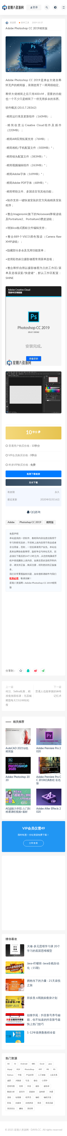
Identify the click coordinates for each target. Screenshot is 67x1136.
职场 (9, 1103)
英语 (39, 1103)
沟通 (51, 1092)
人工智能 (41, 1075)
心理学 (44, 1081)
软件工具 (25, 23)
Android (23, 1064)
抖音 (29, 1086)
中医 (20, 1075)
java (50, 1064)
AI (15, 1064)
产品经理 (30, 1075)
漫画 (9, 1097)
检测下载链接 (33, 474)
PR (48, 1069)
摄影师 (46, 1086)
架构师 (42, 1092)
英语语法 (11, 1109)
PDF (18, 1069)
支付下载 (33, 482)
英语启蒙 (49, 1103)
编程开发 (47, 1097)
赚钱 (21, 1109)
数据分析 (11, 1092)
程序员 (28, 1097)
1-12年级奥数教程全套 (41, 1032)
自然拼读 (29, 1103)
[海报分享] (43, 671)
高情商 (30, 1109)
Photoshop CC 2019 (30, 522)
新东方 (22, 1092)
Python (10, 1075)
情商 (21, 1086)
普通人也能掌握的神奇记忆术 (48, 693)
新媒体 (32, 1092)
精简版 (50, 522)
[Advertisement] (33, 628)
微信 (35, 1081)
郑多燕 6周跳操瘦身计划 (42, 998)
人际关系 (53, 1075)
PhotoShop (29, 1069)
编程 (37, 1097)
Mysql (9, 1069)
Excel (42, 1064)
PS (54, 1069)
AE (8, 1064)
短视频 (18, 1097)
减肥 (9, 1081)
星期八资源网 (16, 583)
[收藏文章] (20, 671)
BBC (33, 1064)
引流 (27, 1081)
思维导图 (11, 1086)
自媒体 (18, 1103)
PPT (40, 1069)
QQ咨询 (35, 512)
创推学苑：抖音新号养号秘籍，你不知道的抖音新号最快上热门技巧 (43, 1020)
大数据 (18, 1081)
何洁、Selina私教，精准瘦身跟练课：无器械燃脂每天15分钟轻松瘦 (19, 698)
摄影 (37, 1086)
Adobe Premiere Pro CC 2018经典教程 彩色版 (48, 780)
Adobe (11, 522)
